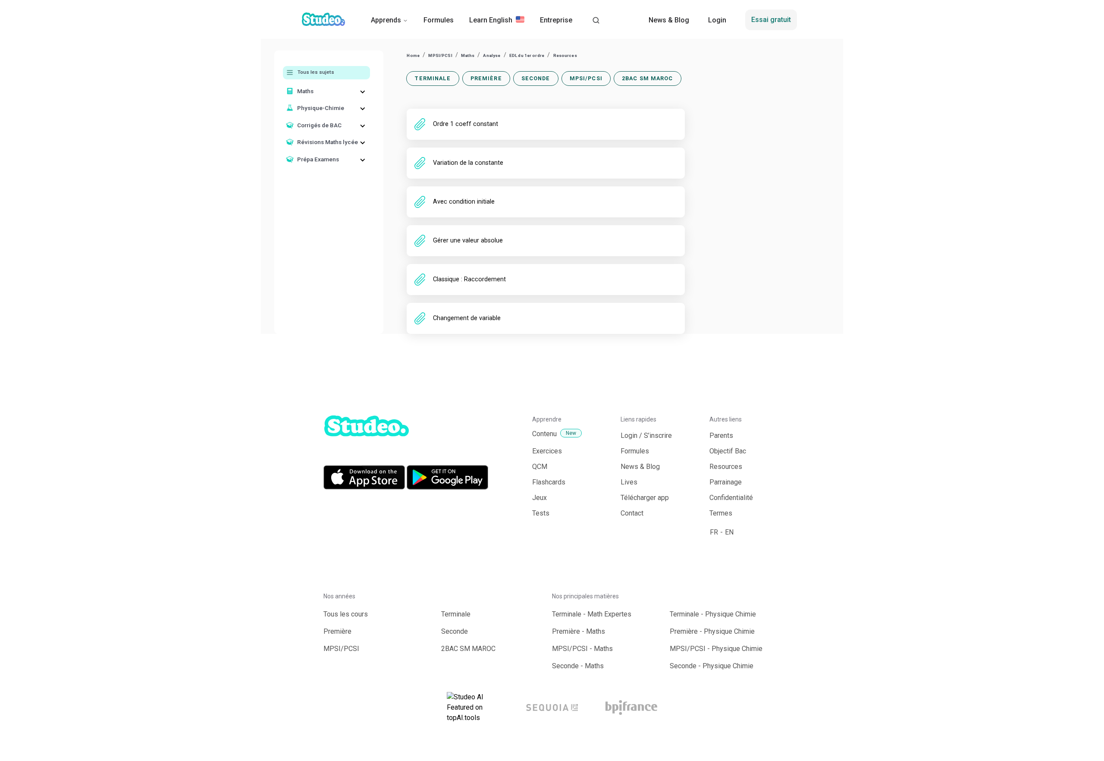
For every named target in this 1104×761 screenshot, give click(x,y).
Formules (438, 20)
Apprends (386, 20)
